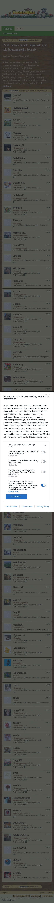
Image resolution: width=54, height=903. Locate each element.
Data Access (27, 506)
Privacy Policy (43, 506)
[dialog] (27, 451)
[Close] (48, 396)
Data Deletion (11, 506)
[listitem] (27, 446)
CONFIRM (16, 497)
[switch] (43, 452)
